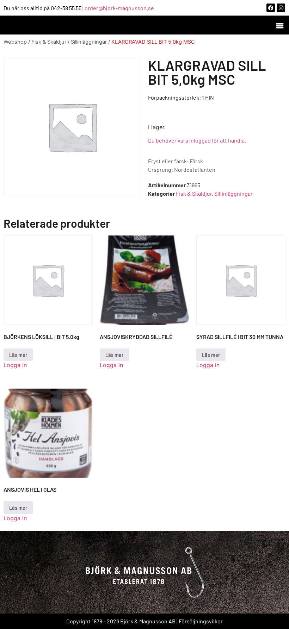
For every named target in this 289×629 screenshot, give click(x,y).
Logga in (15, 365)
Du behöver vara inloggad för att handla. (197, 140)
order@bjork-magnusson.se (119, 8)
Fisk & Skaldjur (48, 42)
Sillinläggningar (89, 42)
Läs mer (18, 354)
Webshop (15, 42)
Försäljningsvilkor (201, 621)
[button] (279, 25)
